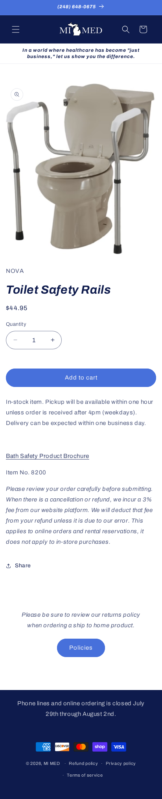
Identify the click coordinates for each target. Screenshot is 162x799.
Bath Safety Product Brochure (47, 456)
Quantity (16, 324)
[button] (15, 29)
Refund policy (83, 763)
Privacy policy (121, 763)
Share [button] (23, 565)
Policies (81, 648)
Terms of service (85, 775)
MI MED (52, 763)
